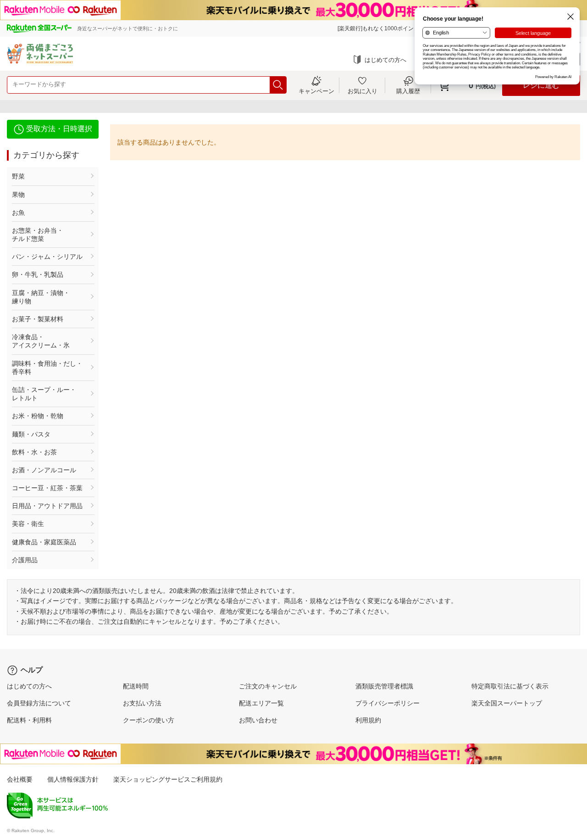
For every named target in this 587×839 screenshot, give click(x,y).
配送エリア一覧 (261, 703)
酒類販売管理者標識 (384, 686)
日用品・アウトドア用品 (47, 505)
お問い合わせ (258, 720)
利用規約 (368, 720)
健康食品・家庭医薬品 (44, 542)
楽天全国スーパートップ (506, 703)
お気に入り (362, 91)
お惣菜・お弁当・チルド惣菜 (37, 234)
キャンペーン (316, 91)
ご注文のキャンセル (268, 686)
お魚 (18, 212)
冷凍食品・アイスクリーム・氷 (41, 341)
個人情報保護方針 (73, 779)
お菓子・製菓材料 (37, 319)
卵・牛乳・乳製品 (37, 274)
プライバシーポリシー (387, 703)
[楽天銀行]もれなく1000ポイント (378, 28)
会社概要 (20, 779)
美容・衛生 (28, 523)
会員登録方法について (39, 703)
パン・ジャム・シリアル (47, 256)
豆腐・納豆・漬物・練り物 (41, 297)
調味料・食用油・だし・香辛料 (47, 367)
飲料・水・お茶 (34, 452)
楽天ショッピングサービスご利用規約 (167, 779)
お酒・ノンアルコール (44, 470)
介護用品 (25, 560)
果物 (18, 194)
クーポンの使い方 (148, 720)
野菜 (18, 176)
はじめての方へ (385, 60)
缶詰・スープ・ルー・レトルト (44, 394)
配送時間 (136, 686)
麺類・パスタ (31, 434)
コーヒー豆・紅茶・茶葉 (47, 488)
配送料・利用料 (29, 720)
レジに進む (541, 85)
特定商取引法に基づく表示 (509, 686)
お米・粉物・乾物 (37, 416)
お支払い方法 (142, 703)
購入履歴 (408, 91)
